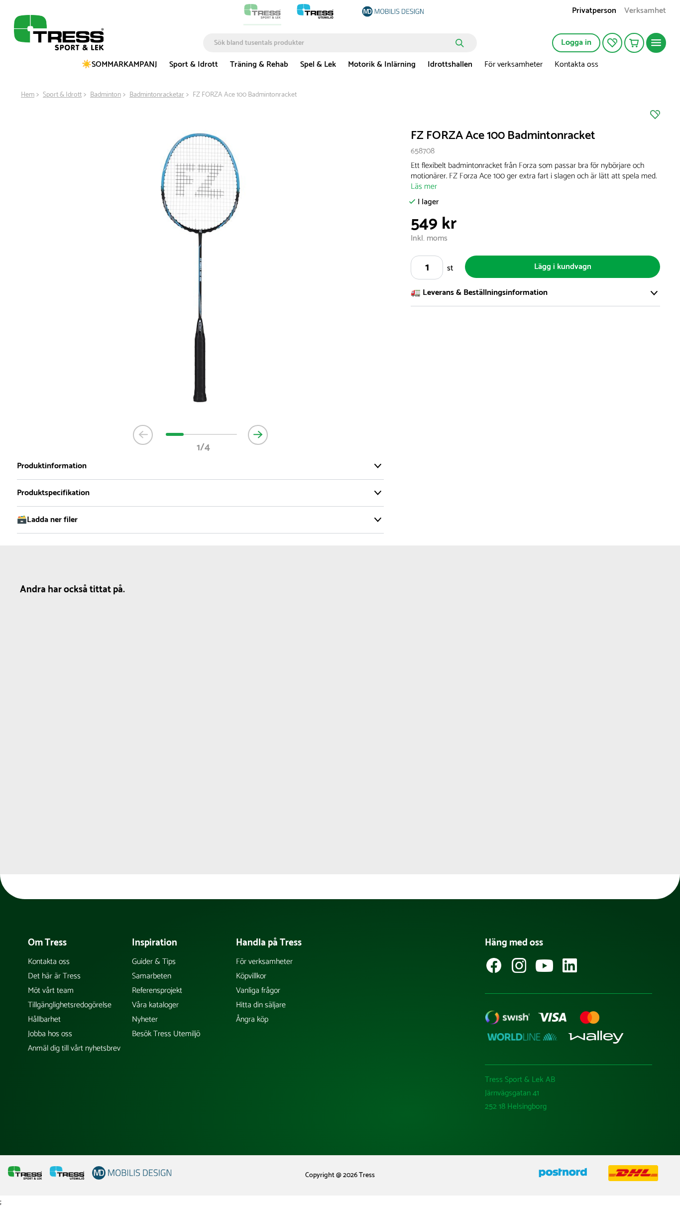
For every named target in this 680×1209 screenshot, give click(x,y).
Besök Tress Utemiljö (166, 1034)
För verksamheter (513, 64)
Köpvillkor (251, 976)
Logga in (576, 42)
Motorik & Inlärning (382, 64)
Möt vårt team (51, 990)
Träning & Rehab (259, 64)
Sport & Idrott (193, 64)
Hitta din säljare (261, 1005)
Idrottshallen (450, 64)
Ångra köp (252, 1019)
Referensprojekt (157, 990)
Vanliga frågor (258, 990)
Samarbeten (151, 976)
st (450, 268)
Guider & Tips (154, 961)
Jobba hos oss (50, 1034)
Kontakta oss (576, 64)
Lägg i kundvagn (562, 266)
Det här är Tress (54, 976)
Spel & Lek (318, 64)
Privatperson (594, 11)
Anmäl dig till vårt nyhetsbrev (74, 1048)
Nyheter (145, 1019)
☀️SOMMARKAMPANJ (119, 64)
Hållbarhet (44, 1019)
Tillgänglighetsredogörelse (70, 1005)
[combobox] (333, 42)
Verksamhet (645, 11)
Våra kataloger (155, 1005)
